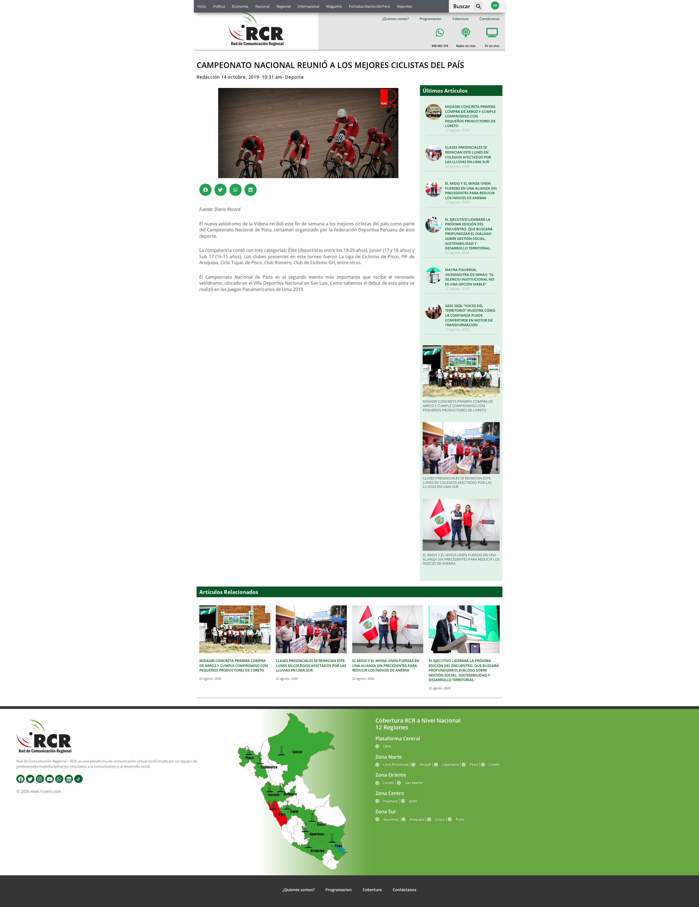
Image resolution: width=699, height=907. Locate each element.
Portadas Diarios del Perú (369, 6)
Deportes (404, 6)
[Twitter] (30, 779)
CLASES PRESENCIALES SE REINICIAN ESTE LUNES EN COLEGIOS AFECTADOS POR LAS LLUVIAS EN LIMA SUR (468, 154)
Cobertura (460, 18)
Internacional (308, 6)
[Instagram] (40, 779)
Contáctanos (489, 18)
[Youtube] (49, 779)
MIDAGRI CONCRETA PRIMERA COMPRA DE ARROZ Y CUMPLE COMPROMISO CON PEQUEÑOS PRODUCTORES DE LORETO (470, 116)
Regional (284, 6)
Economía (240, 6)
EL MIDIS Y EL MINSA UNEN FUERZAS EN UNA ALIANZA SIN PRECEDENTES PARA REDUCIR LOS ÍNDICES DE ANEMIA (471, 190)
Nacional (262, 6)
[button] (478, 6)
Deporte (294, 77)
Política (219, 6)
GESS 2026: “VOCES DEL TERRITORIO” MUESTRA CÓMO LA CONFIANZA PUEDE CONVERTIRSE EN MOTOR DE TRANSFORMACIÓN (470, 315)
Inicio (201, 6)
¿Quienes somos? (395, 18)
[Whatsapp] (59, 779)
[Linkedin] (69, 779)
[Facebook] (20, 779)
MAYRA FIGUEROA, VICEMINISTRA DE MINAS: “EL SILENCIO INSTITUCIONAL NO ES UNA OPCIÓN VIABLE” (469, 277)
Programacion (431, 18)
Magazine (334, 6)
